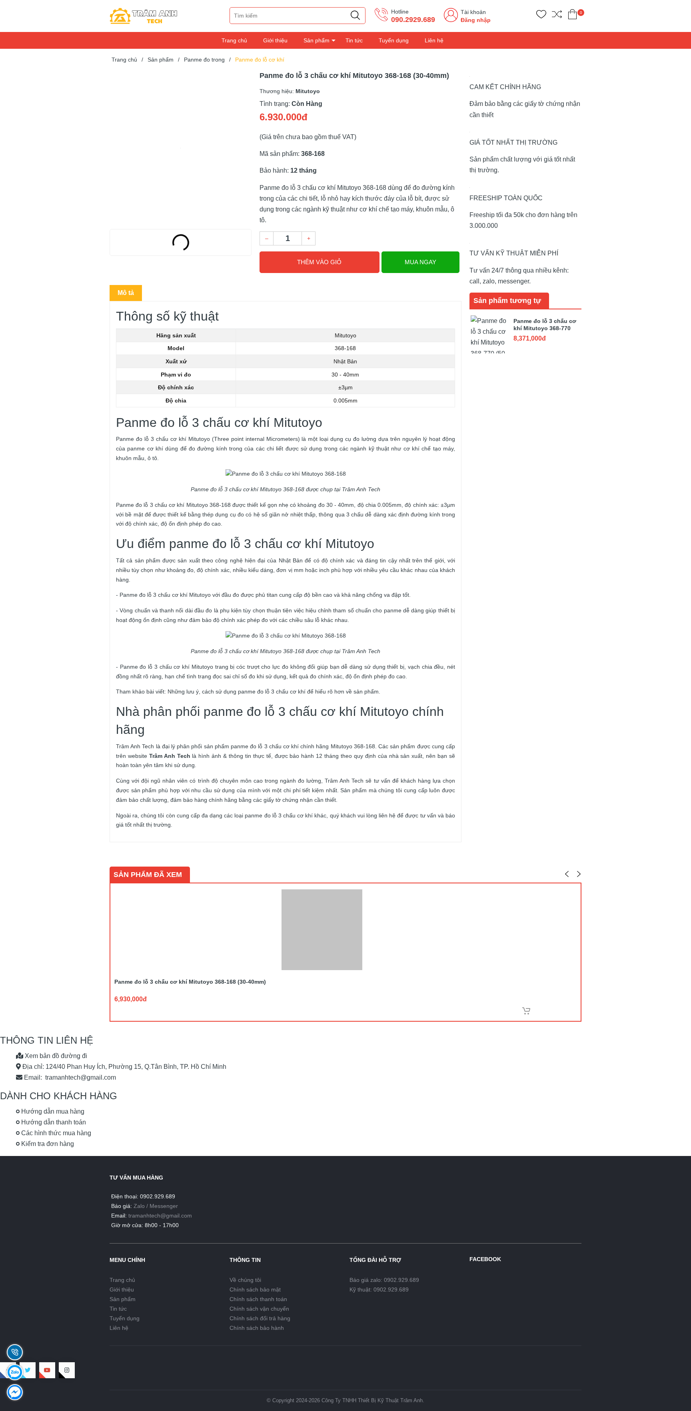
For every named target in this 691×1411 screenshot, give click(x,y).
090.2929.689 (413, 20)
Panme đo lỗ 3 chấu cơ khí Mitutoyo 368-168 (173, 505)
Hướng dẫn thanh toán (53, 1122)
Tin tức (354, 40)
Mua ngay (420, 262)
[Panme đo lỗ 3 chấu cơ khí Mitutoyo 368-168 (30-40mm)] (181, 148)
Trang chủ (234, 40)
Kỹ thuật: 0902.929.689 (379, 1289)
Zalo (139, 1206)
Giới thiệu (275, 40)
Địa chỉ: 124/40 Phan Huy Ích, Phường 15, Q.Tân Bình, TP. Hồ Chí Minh (123, 1066)
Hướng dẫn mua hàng (52, 1111)
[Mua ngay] (526, 1011)
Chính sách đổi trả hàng (260, 1318)
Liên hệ (434, 40)
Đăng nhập (476, 20)
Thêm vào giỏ (319, 262)
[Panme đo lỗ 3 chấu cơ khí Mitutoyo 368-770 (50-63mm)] (489, 333)
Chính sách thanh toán (258, 1299)
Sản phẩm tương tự (507, 301)
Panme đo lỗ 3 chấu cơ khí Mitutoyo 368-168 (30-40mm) (190, 982)
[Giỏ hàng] (572, 15)
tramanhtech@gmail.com (160, 1215)
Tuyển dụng (394, 40)
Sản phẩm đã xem (148, 875)
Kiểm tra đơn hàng (47, 1143)
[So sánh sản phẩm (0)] (557, 15)
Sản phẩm (317, 40)
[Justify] (355, 16)
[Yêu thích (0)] (541, 15)
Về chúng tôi (245, 1280)
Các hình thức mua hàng (55, 1133)
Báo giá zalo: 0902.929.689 (384, 1280)
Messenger (164, 1206)
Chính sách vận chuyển (259, 1308)
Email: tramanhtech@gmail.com (69, 1077)
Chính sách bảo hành (257, 1328)
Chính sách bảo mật (255, 1289)
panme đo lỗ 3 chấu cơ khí (279, 815)
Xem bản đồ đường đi (55, 1055)
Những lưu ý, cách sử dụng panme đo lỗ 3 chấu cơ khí (237, 691)
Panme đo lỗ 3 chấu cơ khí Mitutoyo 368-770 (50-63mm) (544, 328)
